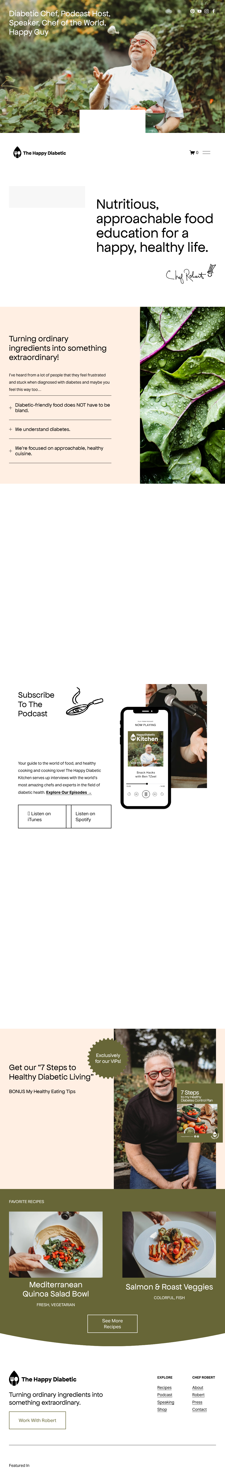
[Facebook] (213, 11)
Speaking (165, 1402)
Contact (199, 1409)
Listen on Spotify (85, 816)
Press (197, 1402)
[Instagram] (206, 11)
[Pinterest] (192, 11)
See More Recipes (112, 1324)
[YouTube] (199, 11)
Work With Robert (37, 1420)
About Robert (198, 1391)
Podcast (164, 1394)
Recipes (164, 1387)
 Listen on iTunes (39, 816)
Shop (162, 1409)
